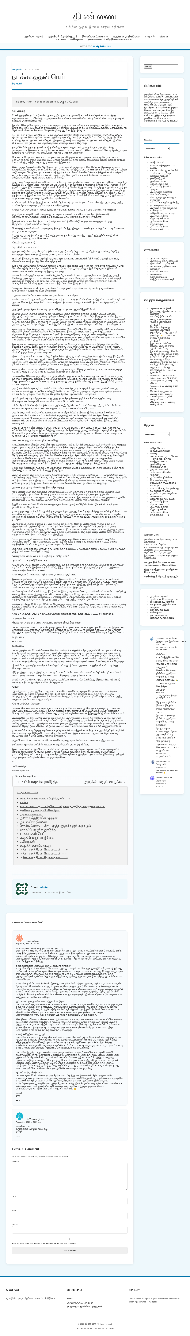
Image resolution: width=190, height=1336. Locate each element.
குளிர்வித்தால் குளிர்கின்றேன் (40, 810)
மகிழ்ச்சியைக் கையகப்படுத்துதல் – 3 (45, 799)
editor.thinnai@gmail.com (163, 102)
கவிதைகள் (76, 39)
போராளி (170, 375)
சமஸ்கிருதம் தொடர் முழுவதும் (161, 576)
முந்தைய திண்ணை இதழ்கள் (85, 1306)
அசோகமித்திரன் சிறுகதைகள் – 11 (44, 854)
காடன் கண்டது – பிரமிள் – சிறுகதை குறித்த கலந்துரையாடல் (62, 806)
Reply (18, 1100)
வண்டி (24, 802)
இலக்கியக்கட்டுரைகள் (95, 36)
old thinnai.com (163, 112)
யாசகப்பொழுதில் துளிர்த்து (36, 782)
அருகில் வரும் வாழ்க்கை (104, 782)
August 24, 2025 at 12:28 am (28, 1121)
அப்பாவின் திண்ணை (33, 822)
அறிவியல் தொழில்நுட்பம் (62, 36)
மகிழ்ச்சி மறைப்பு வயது (35, 846)
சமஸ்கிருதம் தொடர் (80, 1303)
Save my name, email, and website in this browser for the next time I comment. (44, 1243)
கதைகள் (150, 36)
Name (15, 1196)
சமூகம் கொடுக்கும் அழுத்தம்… (160, 339)
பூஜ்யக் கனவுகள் (31, 814)
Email (15, 1210)
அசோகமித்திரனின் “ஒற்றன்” (39, 818)
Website (15, 1224)
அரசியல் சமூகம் (33, 36)
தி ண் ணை (95, 15)
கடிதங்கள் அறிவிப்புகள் (126, 36)
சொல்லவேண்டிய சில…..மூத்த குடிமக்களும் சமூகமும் (55, 826)
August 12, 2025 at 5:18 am (27, 943)
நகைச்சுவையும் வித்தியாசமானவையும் (110, 39)
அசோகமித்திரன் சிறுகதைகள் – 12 (44, 858)
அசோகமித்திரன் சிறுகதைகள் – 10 (44, 850)
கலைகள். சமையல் (159, 271)
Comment (16, 1161)
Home (69, 1299)
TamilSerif (155, 572)
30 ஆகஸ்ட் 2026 (102, 46)
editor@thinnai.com (151, 99)
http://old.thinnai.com (152, 565)
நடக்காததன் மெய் (160, 205)
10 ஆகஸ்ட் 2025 (67, 102)
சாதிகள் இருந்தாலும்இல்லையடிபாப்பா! (165, 310)
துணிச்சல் (155, 372)
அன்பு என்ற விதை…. (161, 394)
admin (19, 83)
